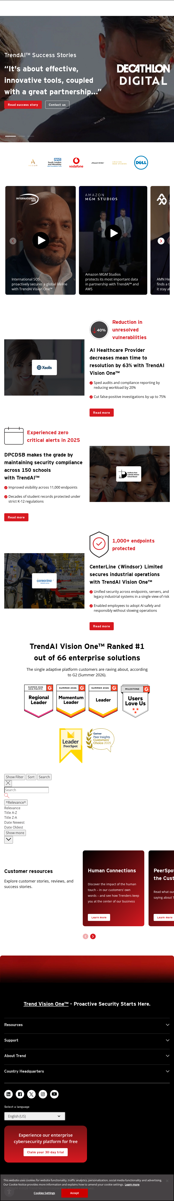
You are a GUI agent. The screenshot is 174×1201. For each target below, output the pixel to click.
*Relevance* (16, 802)
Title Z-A (10, 817)
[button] (10, 136)
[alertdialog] (87, 1187)
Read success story (21, 103)
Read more (100, 411)
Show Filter (15, 777)
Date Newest (14, 822)
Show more (15, 832)
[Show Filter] (8, 783)
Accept (74, 1193)
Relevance (12, 808)
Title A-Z (10, 812)
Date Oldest (13, 827)
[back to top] (8, 840)
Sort (31, 777)
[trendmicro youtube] (54, 1094)
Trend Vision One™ (46, 1004)
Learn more (99, 917)
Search (44, 777)
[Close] (167, 1180)
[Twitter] (31, 1094)
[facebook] (20, 1094)
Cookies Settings (44, 1193)
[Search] (87, 796)
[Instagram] (43, 1094)
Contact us (57, 104)
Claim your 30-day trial (44, 1151)
